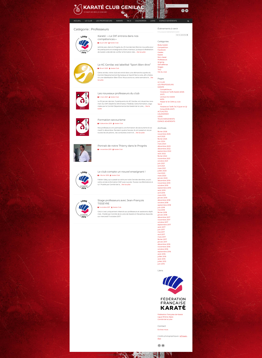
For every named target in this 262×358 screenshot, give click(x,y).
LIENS (152, 21)
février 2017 (162, 239)
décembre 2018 (164, 200)
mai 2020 (161, 173)
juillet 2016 (162, 256)
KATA (162, 99)
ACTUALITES (163, 111)
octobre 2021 (163, 161)
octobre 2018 (163, 203)
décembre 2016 (164, 244)
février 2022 (162, 156)
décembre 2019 (164, 181)
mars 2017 (162, 237)
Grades (160, 52)
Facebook (162, 50)
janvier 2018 (162, 215)
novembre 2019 (164, 183)
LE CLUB (88, 21)
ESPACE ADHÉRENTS (168, 21)
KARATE (119, 21)
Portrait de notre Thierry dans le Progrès (122, 145)
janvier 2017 (162, 242)
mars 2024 (162, 144)
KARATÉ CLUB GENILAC (113, 7)
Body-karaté (163, 45)
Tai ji (159, 69)
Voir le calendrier (181, 35)
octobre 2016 (163, 249)
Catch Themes (160, 355)
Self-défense (163, 65)
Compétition (163, 47)
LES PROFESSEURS (104, 21)
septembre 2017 (164, 225)
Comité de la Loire (165, 319)
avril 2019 (161, 193)
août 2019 (161, 190)
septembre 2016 (164, 252)
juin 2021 (161, 163)
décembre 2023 (164, 146)
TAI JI (129, 21)
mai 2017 (161, 232)
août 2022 (162, 154)
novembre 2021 (164, 158)
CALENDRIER (140, 21)
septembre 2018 (164, 205)
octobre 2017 (163, 222)
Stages (160, 67)
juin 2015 (161, 264)
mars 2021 (162, 168)
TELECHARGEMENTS (166, 119)
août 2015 (161, 259)
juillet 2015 (162, 261)
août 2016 (161, 254)
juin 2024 (161, 141)
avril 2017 (161, 234)
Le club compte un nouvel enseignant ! (121, 171)
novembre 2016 (164, 247)
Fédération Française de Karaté (170, 314)
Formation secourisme (111, 119)
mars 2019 (162, 195)
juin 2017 (161, 230)
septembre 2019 (164, 188)
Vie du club (162, 72)
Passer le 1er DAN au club (170, 102)
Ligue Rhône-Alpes (165, 317)
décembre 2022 (164, 149)
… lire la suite (140, 52)
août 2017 (161, 227)
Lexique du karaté (167, 97)
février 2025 (162, 139)
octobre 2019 (163, 185)
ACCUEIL (77, 21)
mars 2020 (162, 176)
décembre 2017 (164, 217)
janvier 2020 (163, 178)
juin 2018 (161, 207)
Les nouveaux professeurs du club (118, 93)
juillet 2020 (162, 171)
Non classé (162, 57)
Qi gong (161, 62)
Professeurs (162, 60)
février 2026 (162, 132)
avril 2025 (161, 136)
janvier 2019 (162, 198)
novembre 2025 (164, 134)
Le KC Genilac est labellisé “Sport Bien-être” (124, 64)
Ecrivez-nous (163, 330)
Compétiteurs (166, 89)
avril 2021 (161, 166)
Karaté (160, 55)
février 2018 (162, 212)
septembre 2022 (164, 151)
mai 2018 (161, 210)
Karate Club (114, 43)
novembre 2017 (164, 220)
